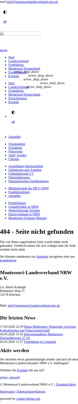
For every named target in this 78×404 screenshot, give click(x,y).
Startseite (42, 256)
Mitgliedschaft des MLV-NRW (28, 188)
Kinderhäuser (17, 203)
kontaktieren (8, 260)
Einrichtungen (18, 98)
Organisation (16, 144)
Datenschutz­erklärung (31, 391)
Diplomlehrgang (19, 177)
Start (11, 57)
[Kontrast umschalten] (5, 12)
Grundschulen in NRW (23, 206)
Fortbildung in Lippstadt (40, 342)
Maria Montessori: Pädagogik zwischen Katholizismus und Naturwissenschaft (38, 328)
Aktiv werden (17, 155)
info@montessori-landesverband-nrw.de (34, 305)
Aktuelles (14, 137)
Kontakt (13, 76)
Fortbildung (16, 65)
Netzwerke (15, 151)
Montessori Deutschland (24, 68)
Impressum (7, 391)
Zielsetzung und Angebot (24, 170)
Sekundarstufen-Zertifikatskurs (28, 181)
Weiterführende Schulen (24, 210)
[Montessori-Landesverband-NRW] (39, 39)
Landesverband (18, 61)
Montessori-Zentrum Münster (27, 218)
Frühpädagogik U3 (20, 173)
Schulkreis (15, 147)
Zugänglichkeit (66, 384)
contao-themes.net (28, 398)
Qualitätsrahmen (19, 192)
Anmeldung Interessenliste (25, 166)
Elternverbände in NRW (24, 214)
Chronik (13, 159)
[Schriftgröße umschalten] (5, 26)
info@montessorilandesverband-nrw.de (32, 2)
